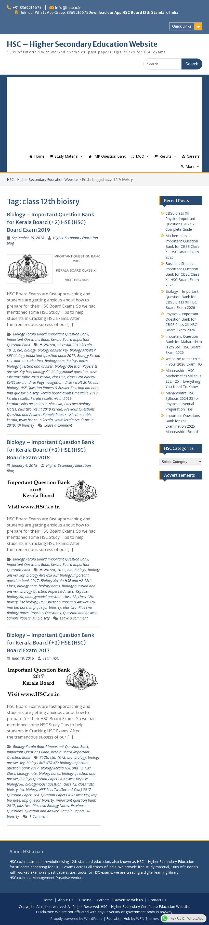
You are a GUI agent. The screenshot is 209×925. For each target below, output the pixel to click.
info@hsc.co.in (68, 7)
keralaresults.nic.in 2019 (27, 403)
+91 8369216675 (27, 7)
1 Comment (38, 816)
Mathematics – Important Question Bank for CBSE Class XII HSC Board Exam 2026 (182, 246)
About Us (65, 900)
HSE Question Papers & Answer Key (48, 387)
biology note (54, 360)
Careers (193, 156)
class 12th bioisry (81, 376)
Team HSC (51, 658)
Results (166, 156)
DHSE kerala (17, 382)
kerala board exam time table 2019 (69, 393)
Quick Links (181, 26)
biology (30, 350)
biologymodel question (69, 371)
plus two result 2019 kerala (40, 409)
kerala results (18, 398)
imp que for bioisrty (22, 393)
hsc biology (28, 602)
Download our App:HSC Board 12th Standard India (133, 12)
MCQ (140, 156)
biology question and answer (30, 366)
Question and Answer (24, 414)
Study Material (66, 156)
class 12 (58, 376)
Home (39, 156)
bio (19, 350)
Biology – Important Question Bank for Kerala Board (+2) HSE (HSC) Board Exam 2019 (50, 222)
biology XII (41, 371)
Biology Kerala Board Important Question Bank (50, 334)
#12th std (47, 344)
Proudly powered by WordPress (76, 918)
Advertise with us (129, 900)
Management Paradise (51, 877)
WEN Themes (147, 918)
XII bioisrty (25, 425)
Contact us (157, 900)
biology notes (77, 360)
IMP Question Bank (110, 156)
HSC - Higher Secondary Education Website (42, 179)
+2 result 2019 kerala (74, 344)
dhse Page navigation (45, 382)
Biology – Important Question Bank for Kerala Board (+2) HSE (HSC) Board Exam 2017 (50, 642)
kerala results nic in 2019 (51, 398)
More (190, 166)
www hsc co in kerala (36, 419)
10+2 (11, 350)
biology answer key (53, 350)
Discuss (85, 900)
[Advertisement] (104, 113)
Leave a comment (58, 425)
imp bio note (88, 387)
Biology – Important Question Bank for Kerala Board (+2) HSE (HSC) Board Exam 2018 (50, 450)
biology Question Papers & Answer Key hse (54, 591)
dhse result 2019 (77, 382)
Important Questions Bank (28, 339)
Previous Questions (79, 409)
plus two (55, 403)
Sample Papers (55, 414)
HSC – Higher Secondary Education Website (82, 44)
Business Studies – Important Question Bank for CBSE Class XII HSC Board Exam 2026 (182, 274)
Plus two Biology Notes (51, 805)
